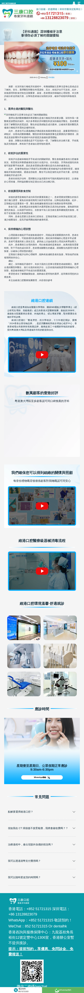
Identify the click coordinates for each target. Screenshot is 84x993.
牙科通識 (51, 77)
